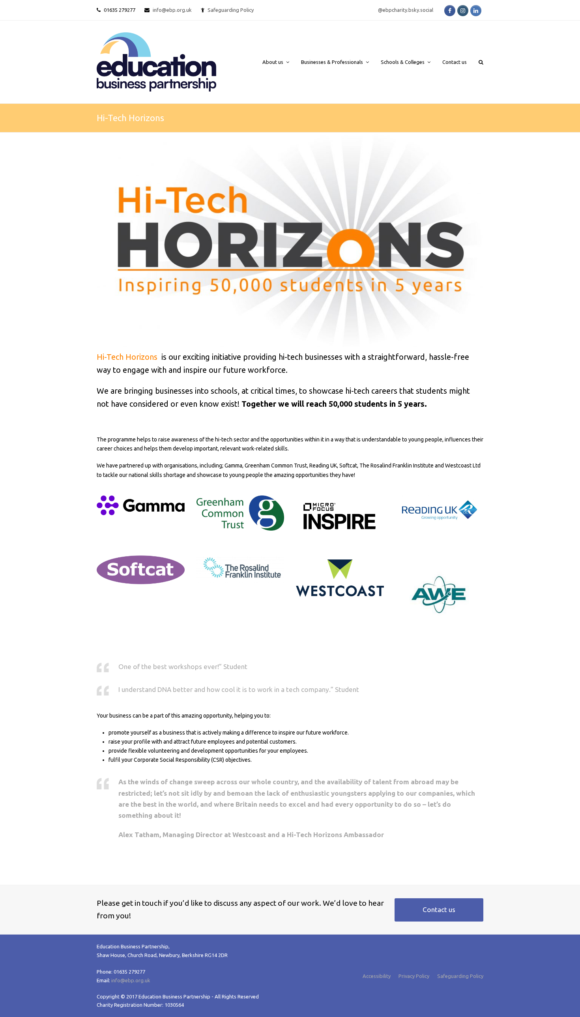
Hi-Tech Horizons (127, 356)
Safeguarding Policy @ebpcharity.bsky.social (320, 10)
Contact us (439, 909)
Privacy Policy (414, 976)
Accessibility (377, 976)
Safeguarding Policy (460, 976)
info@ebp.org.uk (172, 10)
